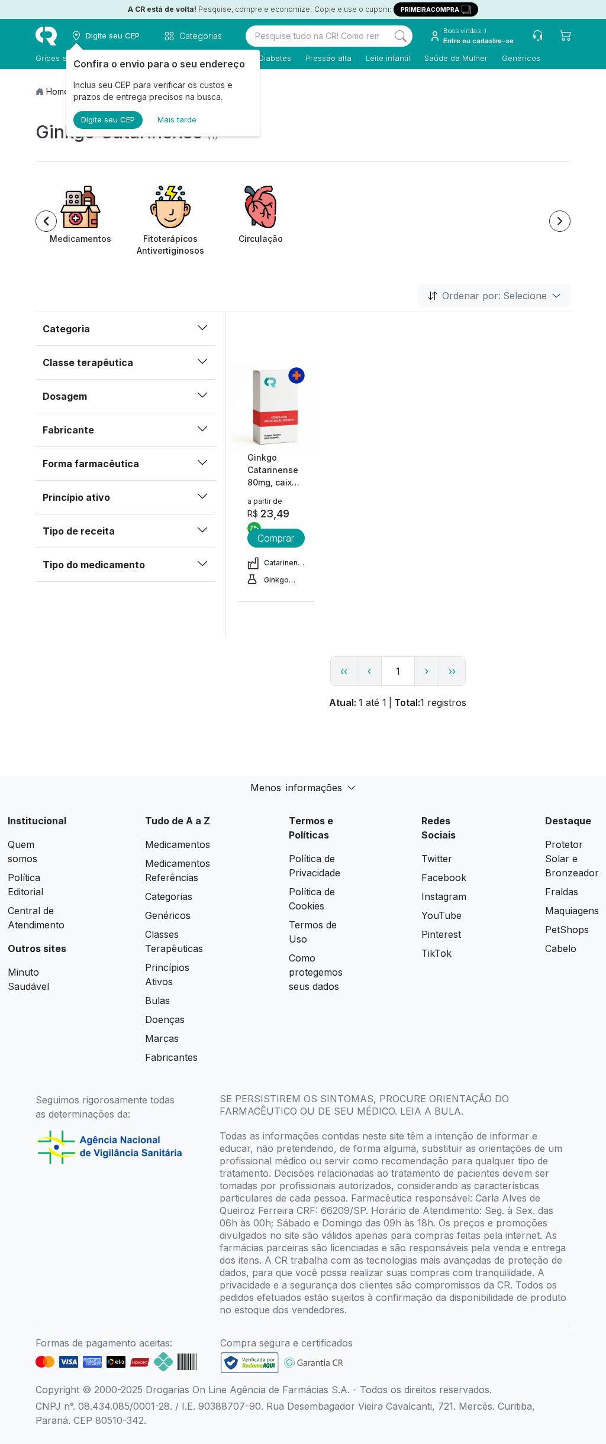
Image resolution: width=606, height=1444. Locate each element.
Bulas (157, 1000)
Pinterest (441, 934)
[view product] (275, 406)
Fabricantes (171, 1057)
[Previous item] (46, 221)
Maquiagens (572, 911)
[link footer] (249, 1362)
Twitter (436, 859)
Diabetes (275, 58)
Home (57, 91)
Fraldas (561, 892)
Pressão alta (328, 58)
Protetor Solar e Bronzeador (572, 858)
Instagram (443, 896)
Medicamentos (177, 844)
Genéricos (521, 58)
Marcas (162, 1038)
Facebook (443, 877)
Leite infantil (388, 58)
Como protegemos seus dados (316, 972)
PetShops (567, 929)
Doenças (165, 1019)
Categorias (168, 896)
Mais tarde (176, 119)
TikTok (436, 953)
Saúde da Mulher (456, 58)
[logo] (46, 36)
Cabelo (560, 948)
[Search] (400, 36)
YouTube (441, 915)
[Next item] (559, 221)
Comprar (275, 538)
